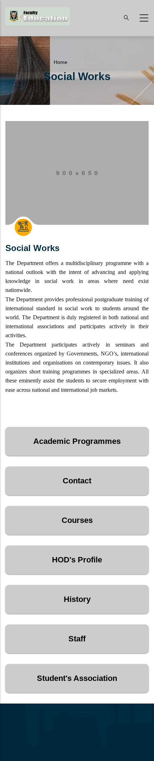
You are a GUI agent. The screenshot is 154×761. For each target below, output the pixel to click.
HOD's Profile (77, 559)
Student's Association (77, 678)
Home (60, 62)
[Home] (37, 16)
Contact (77, 480)
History (77, 599)
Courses (77, 520)
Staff (77, 638)
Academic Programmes (77, 441)
